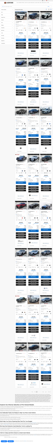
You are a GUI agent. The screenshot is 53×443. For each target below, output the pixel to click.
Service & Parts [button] (33, 2)
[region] (21, 36)
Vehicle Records (21, 47)
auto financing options (33, 422)
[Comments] (25, 30)
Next (43, 391)
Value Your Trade (21, 45)
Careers (43, 2)
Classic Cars (26, 2)
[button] (26, 15)
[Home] (16, 2)
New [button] (17, 2)
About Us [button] (45, 2)
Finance (38, 2)
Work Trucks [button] (22, 2)
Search (48, 6)
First (32, 391)
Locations (48, 2)
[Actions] (25, 22)
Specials (41, 2)
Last (46, 391)
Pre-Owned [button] (20, 2)
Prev (35, 391)
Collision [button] (36, 2)
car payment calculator (6, 424)
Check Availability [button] (21, 43)
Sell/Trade (29, 2)
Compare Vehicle (19, 55)
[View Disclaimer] (23, 30)
